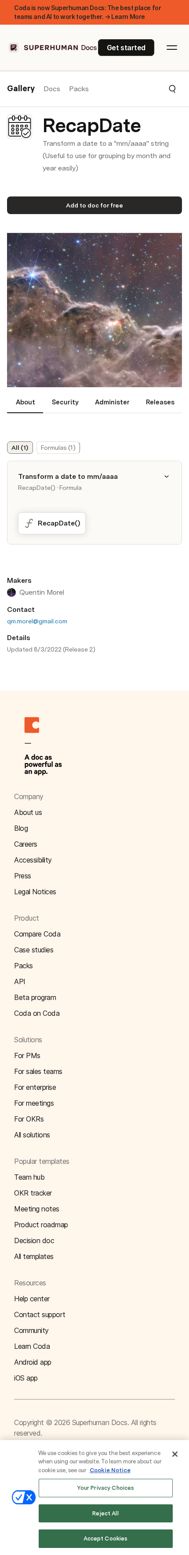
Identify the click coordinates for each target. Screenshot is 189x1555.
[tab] (25, 405)
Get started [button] (126, 47)
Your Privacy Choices (105, 1488)
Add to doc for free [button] (94, 205)
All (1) (19, 447)
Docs (52, 89)
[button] (133, 89)
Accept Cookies (106, 1538)
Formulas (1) (58, 447)
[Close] (175, 1454)
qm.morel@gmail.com (37, 621)
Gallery (21, 89)
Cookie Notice (110, 1470)
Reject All (105, 1513)
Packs (79, 89)
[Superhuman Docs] (53, 47)
